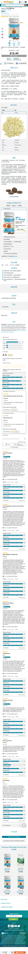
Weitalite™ (7, 870)
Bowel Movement (17, 59)
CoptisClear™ (21, 892)
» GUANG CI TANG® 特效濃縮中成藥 (7, 8)
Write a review (16, 16)
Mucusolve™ (7, 892)
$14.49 (7, 871)
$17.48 (21, 871)
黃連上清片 (9, 59)
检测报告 (15, 256)
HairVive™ (21, 870)
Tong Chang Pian (5, 13)
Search (25, 5)
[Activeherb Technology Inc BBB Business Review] (5, 933)
